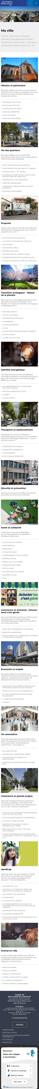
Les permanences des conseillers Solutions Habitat (16, 387)
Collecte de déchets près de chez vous (19, 261)
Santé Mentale (8, 545)
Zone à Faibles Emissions (13, 456)
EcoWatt (6, 394)
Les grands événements (12, 980)
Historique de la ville (11, 102)
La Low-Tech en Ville (11, 338)
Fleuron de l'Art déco (12, 108)
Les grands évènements (12, 914)
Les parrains (7, 321)
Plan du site (7, 1042)
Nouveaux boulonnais (12, 191)
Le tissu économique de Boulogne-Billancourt (17, 695)
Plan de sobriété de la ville (14, 391)
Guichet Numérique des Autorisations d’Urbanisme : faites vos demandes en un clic (20, 835)
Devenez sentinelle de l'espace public (18, 257)
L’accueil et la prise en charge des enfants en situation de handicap (17, 890)
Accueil (20, 1025)
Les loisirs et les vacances (13, 894)
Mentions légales (10, 1032)
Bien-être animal (9, 967)
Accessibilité (8, 1039)
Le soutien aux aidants (12, 542)
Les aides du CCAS (9, 886)
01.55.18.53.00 (20, 1003)
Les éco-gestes (8, 398)
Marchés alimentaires (11, 183)
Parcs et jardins (9, 970)
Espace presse (8, 1030)
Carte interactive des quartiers (16, 165)
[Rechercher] (30, 3)
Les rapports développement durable (19, 331)
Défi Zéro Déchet (9, 312)
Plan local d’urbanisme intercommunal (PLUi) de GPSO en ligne (19, 813)
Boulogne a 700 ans (10, 105)
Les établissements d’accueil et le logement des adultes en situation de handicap (18, 905)
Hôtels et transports (11, 974)
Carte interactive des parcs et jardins (19, 168)
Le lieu (5, 328)
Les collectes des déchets (13, 238)
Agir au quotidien (10, 315)
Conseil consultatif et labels (15, 977)
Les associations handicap (13, 910)
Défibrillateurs (9, 558)
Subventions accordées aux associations (14, 758)
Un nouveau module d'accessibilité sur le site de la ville (19, 918)
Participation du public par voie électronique (16, 830)
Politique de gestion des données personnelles (16, 1036)
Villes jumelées (9, 115)
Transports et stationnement (15, 180)
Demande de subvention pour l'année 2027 (18, 763)
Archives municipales (11, 118)
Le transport (8, 897)
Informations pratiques (12, 318)
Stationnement (8, 453)
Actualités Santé (9, 552)
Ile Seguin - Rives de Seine (13, 821)
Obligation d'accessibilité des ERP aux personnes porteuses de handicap (18, 687)
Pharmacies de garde (11, 565)
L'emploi (5, 702)
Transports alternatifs (12, 450)
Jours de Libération (11, 112)
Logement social (9, 575)
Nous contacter (20, 1018)
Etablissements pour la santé (15, 555)
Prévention (7, 549)
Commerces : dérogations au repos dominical (17, 187)
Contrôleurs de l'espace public (16, 254)
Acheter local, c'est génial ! (14, 171)
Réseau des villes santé (12, 562)
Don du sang (8, 568)
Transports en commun (12, 446)
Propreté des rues (10, 251)
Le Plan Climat (8, 334)
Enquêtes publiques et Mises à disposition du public (15, 825)
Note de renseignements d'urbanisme (18, 817)
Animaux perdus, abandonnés (15, 983)
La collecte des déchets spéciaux (16, 241)
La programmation (10, 325)
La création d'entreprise (13, 699)
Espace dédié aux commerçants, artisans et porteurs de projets (20, 636)
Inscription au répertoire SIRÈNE (16, 754)
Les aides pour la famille (13, 571)
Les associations (9, 751)
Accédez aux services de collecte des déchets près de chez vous (18, 175)
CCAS (4, 578)
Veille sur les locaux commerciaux (17, 691)
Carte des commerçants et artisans (17, 629)
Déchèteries (7, 244)
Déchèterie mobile (10, 248)
